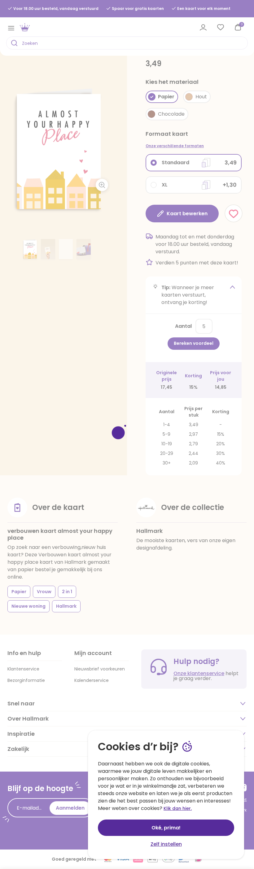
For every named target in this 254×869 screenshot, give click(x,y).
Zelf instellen (166, 844)
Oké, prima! (166, 827)
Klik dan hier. (178, 808)
